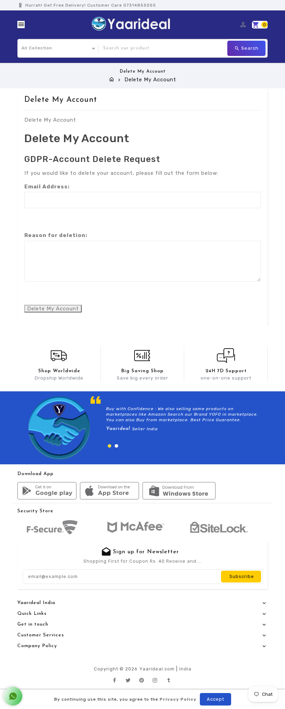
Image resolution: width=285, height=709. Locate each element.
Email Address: (47, 187)
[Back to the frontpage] (112, 79)
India (185, 668)
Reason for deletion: (55, 235)
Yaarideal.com (156, 668)
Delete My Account (53, 308)
